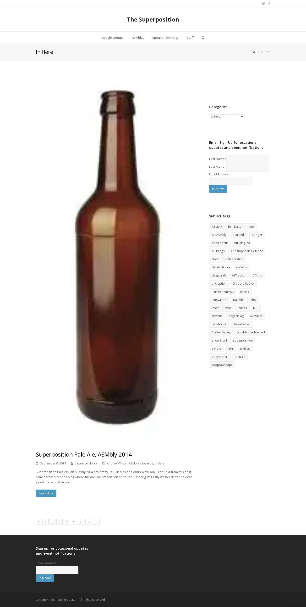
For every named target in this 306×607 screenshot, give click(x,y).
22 (89, 522)
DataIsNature (221, 267)
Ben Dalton (235, 227)
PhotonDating (221, 332)
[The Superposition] (255, 52)
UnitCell (240, 357)
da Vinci (241, 267)
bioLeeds (146, 463)
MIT (255, 308)
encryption (219, 283)
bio (251, 227)
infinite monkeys (223, 292)
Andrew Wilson (117, 463)
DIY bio (257, 275)
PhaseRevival (241, 324)
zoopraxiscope (222, 365)
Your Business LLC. (63, 600)
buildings (218, 251)
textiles (245, 349)
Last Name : (217, 167)
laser (215, 308)
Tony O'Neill (220, 357)
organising (236, 316)
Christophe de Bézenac (247, 251)
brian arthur (220, 243)
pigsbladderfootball (251, 332)
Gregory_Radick (243, 283)
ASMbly (134, 463)
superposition (243, 340)
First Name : (217, 159)
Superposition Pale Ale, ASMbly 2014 (84, 454)
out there (256, 316)
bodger (257, 235)
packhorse (219, 324)
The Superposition (153, 19)
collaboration (234, 259)
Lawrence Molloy (86, 463)
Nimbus (217, 316)
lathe (228, 308)
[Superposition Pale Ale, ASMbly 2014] (116, 257)
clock (215, 259)
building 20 (242, 243)
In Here (159, 463)
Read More (46, 493)
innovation (219, 300)
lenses (242, 308)
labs (253, 300)
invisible (238, 300)
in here (245, 292)
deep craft (219, 275)
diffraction (239, 275)
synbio (216, 349)
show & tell (219, 340)
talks (230, 349)
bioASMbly (219, 235)
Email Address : (220, 174)
